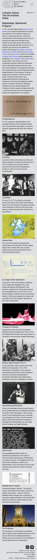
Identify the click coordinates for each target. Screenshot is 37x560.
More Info (30, 13)
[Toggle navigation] (32, 4)
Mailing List (31, 556)
